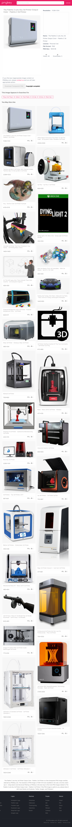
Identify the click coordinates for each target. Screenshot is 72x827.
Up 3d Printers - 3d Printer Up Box (47, 495)
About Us (46, 822)
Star (60, 808)
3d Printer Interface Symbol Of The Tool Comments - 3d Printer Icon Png (52, 344)
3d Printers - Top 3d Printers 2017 (13, 494)
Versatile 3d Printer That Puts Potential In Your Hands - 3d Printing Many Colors (16, 246)
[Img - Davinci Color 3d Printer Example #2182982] (18, 190)
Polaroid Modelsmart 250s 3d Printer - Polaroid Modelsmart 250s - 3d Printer (17, 310)
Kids (46, 813)
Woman (47, 808)
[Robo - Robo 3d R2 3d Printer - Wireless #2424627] (53, 381)
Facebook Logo (15, 808)
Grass (61, 805)
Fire (60, 803)
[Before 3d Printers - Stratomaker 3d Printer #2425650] (18, 523)
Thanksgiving (33, 805)
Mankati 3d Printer (8, 393)
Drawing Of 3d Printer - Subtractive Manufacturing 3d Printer (18, 432)
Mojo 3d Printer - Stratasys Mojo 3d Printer (16, 342)
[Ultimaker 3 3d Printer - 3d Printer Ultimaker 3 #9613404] (18, 744)
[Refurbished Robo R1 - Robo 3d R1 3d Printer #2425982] (18, 568)
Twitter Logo (14, 803)
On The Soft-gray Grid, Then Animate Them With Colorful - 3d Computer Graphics (17, 280)
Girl (46, 803)
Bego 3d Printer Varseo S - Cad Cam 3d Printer (51, 568)
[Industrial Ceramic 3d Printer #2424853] (53, 432)
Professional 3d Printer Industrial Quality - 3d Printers (50, 729)
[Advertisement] (21, 61)
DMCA (59, 822)
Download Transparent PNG (14, 86)
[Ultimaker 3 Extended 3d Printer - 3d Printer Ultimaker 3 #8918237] (18, 683)
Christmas (32, 800)
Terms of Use (66, 822)
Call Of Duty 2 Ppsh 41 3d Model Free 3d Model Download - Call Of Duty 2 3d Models (17, 616)
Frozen (47, 800)
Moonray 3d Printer (9, 459)
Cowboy (47, 810)
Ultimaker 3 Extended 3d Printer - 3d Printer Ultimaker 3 (16, 712)
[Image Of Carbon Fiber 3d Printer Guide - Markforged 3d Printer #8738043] (18, 635)
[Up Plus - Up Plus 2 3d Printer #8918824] (53, 165)
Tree (60, 810)
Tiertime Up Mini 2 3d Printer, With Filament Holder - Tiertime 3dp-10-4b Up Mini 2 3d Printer (18, 170)
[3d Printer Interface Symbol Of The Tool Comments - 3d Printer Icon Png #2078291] (53, 324)
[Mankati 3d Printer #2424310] (18, 371)
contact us (20, 80)
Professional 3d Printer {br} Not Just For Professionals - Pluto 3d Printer (49, 631)
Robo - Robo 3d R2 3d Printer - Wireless (49, 409)
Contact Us (53, 822)
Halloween (32, 803)
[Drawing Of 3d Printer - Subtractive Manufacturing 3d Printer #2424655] (18, 416)
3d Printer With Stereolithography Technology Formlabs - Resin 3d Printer (51, 687)
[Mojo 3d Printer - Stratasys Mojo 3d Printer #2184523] (18, 330)
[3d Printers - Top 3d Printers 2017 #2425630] (18, 480)
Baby (46, 805)
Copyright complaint (33, 86)
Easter (31, 810)
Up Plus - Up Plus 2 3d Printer (46, 184)
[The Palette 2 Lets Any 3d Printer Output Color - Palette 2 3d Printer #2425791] (18, 120)
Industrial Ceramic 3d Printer (45, 448)
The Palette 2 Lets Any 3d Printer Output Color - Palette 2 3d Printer (17, 136)
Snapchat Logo (15, 810)
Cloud (60, 800)
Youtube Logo (15, 805)
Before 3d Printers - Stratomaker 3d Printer (16, 545)
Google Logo (14, 813)
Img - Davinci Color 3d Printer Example (14, 203)
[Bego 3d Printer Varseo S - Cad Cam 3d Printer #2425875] (53, 534)
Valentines (32, 808)
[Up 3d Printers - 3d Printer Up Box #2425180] (53, 475)
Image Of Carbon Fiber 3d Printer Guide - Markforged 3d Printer (15, 648)
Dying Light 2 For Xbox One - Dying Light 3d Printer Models (52, 236)
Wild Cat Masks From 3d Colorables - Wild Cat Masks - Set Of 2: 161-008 (51, 269)
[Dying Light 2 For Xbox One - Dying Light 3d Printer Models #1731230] (53, 213)
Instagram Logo (15, 800)
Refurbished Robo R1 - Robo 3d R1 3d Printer (16, 585)
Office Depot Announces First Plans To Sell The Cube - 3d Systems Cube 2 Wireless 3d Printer (51, 138)
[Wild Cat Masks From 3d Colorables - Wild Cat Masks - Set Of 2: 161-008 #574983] (53, 256)
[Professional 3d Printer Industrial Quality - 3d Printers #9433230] (53, 711)
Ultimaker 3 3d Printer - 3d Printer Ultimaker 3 (16, 769)
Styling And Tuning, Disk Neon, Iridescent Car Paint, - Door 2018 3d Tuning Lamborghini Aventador (52, 296)
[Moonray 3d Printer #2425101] (18, 449)
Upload (68, 3)
